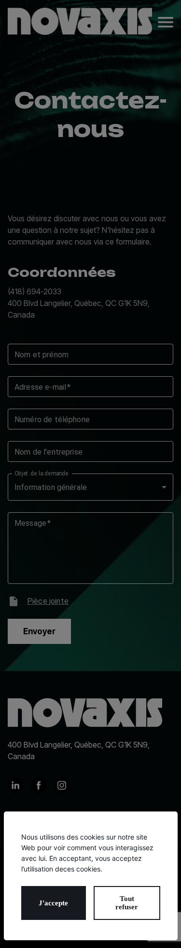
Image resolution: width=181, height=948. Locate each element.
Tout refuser (126, 903)
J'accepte (53, 903)
